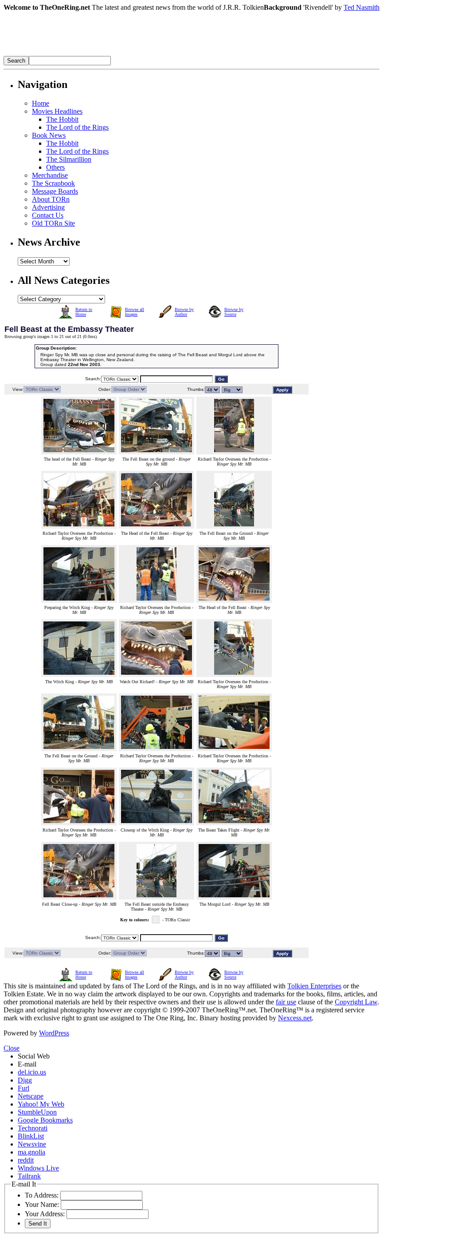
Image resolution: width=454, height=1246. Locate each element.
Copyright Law (356, 1002)
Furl (23, 1088)
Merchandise (50, 175)
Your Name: (42, 1204)
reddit (26, 1160)
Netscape (30, 1096)
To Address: (42, 1195)
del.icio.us (32, 1072)
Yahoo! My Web (41, 1104)
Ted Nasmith (362, 7)
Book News (49, 135)
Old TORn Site (53, 223)
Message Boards (55, 191)
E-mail (27, 1064)
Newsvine (32, 1144)
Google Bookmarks (45, 1120)
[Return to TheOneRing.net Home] (137, 53)
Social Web (34, 1056)
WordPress (54, 1033)
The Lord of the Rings (77, 127)
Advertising (48, 207)
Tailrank (29, 1176)
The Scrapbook (53, 183)
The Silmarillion (68, 159)
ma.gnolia (31, 1152)
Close (12, 1048)
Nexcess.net (295, 1018)
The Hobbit (62, 119)
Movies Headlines (57, 111)
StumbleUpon (37, 1112)
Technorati (32, 1128)
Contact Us (47, 215)
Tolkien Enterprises (314, 986)
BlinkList (31, 1136)
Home (40, 103)
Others (55, 167)
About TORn (51, 199)
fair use (286, 1002)
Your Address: (45, 1214)
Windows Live (38, 1168)
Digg (25, 1080)
